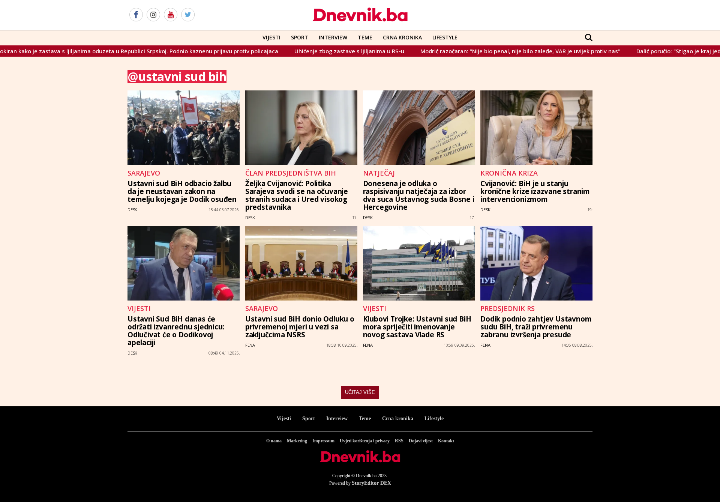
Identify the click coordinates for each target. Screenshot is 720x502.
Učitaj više (360, 392)
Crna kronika (397, 418)
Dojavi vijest (421, 440)
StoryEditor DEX (371, 483)
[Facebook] (136, 15)
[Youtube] (170, 15)
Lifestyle (445, 37)
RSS (399, 440)
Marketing (297, 440)
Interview (333, 37)
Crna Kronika (402, 37)
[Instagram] (153, 15)
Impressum (323, 440)
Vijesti (271, 37)
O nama (274, 440)
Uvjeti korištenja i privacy (365, 440)
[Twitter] (188, 15)
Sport (299, 37)
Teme (365, 37)
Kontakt (446, 440)
